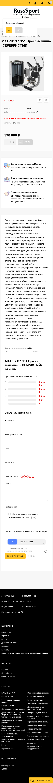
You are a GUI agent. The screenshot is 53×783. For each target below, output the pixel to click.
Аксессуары (32, 743)
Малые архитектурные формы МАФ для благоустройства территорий (13, 728)
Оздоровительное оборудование (34, 748)
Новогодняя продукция (36, 725)
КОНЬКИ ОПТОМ (8, 693)
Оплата (4, 639)
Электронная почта (13, 434)
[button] (41, 780)
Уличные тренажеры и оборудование (10, 735)
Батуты (4, 745)
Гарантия (5, 636)
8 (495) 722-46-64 (8, 596)
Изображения (11, 507)
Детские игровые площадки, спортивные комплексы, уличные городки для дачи (12, 715)
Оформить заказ (8, 677)
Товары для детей (34, 729)
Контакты (5, 650)
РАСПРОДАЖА (7, 696)
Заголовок (9, 462)
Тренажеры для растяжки (37, 704)
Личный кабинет (8, 673)
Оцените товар (11, 476)
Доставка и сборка (9, 643)
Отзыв (7, 483)
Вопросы (4, 646)
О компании (6, 632)
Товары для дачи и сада (37, 713)
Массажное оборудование (38, 693)
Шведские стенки (8, 706)
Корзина (4, 670)
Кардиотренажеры (35, 700)
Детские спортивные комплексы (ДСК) (35, 708)
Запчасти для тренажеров (38, 736)
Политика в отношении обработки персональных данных (24, 653)
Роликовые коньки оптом (37, 732)
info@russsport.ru (8, 607)
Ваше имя (9, 420)
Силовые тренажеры (35, 696)
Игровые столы (7, 749)
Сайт (7, 448)
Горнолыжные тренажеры (37, 722)
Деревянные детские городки (13, 709)
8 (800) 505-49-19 (29, 596)
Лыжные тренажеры (35, 740)
